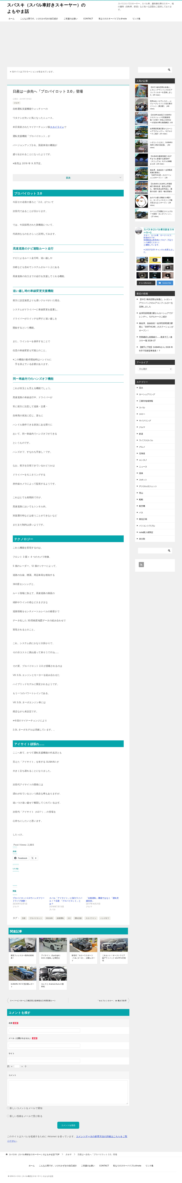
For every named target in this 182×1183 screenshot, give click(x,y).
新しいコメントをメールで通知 (26, 1108)
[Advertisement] (91, 43)
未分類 (142, 539)
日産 (24, 918)
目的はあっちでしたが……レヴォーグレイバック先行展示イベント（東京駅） (161, 105)
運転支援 (78, 918)
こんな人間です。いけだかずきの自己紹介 (39, 18)
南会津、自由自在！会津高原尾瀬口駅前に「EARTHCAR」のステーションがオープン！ (161, 174)
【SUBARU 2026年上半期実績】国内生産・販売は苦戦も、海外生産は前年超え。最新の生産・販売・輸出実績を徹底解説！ (161, 187)
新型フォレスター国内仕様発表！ (22, 956)
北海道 (142, 453)
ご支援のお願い (71, 18)
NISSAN (49, 918)
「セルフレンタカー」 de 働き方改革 (112, 1001)
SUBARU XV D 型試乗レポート (22, 985)
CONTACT (88, 18)
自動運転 (60, 918)
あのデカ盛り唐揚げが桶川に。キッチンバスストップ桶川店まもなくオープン (161, 201)
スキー (142, 414)
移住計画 (143, 519)
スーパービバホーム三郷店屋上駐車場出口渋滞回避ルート (33, 1001)
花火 (141, 387)
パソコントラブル (147, 525)
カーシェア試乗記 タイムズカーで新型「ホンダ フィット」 (161, 213)
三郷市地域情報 (146, 401)
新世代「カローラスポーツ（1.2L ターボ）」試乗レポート (83, 958)
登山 (141, 493)
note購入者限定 (146, 532)
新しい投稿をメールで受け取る (26, 1116)
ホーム (12, 18)
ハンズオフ (104, 918)
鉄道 (141, 434)
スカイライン (57, 127)
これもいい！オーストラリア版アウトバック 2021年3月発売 (114, 958)
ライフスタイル (146, 440)
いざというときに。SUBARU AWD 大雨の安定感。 (161, 145)
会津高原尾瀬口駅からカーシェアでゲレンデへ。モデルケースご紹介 (161, 131)
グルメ (142, 447)
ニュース (143, 466)
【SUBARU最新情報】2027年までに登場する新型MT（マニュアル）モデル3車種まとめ (161, 160)
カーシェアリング (147, 394)
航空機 (142, 506)
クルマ (16, 103)
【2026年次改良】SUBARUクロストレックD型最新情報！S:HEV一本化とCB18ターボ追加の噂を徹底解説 (161, 119)
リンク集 (136, 18)
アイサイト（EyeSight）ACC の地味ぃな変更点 (51, 956)
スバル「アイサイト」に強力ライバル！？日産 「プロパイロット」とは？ (65, 901)
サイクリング (145, 420)
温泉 (141, 473)
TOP (34, 1154)
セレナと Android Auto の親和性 (52, 985)
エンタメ (143, 460)
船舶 (141, 499)
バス (141, 512)
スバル (142, 407)
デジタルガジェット (148, 486)
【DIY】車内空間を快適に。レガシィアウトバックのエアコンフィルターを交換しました (161, 91)
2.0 (69, 918)
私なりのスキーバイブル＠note (113, 18)
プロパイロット (36, 918)
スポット (143, 479)
